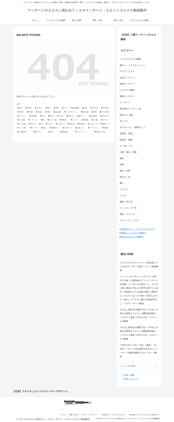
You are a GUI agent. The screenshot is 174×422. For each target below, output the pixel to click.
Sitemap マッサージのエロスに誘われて (144, 415)
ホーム (63, 415)
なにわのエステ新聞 (132, 237)
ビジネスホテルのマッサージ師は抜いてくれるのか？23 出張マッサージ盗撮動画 (139, 267)
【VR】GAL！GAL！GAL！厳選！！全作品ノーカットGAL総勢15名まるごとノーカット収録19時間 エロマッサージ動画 (139, 351)
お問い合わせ (74, 415)
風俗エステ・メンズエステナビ (137, 229)
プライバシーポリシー (89, 415)
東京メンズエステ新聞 (133, 233)
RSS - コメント (131, 379)
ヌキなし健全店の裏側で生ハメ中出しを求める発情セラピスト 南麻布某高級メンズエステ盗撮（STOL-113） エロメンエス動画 (139, 315)
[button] (156, 366)
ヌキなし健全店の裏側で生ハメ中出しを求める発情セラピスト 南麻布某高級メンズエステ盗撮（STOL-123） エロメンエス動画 (139, 333)
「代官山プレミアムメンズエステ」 (113, 415)
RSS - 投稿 (129, 375)
